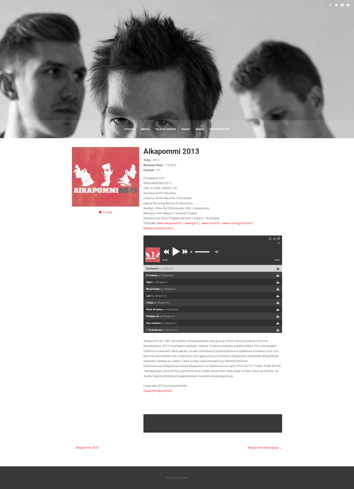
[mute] (191, 251)
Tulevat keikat (165, 129)
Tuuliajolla (160, 268)
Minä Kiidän (161, 289)
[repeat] (270, 238)
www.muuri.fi (210, 223)
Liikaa (157, 302)
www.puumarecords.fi (158, 228)
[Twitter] (336, 5)
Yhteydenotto (219, 129)
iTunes (107, 212)
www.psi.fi (191, 223)
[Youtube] (348, 5)
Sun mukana (161, 323)
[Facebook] (330, 5)
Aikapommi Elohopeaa (264, 448)
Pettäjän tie (160, 316)
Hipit (157, 282)
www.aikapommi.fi (169, 223)
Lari (156, 295)
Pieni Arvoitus (162, 309)
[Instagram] (342, 5)
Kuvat (186, 129)
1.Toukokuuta (162, 329)
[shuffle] (274, 238)
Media (145, 129)
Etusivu (130, 129)
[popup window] (278, 238)
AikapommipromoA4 (157, 391)
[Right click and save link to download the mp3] (277, 268)
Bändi (200, 129)
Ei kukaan (159, 275)
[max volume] (216, 251)
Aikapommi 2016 (85, 448)
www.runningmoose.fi (237, 223)
